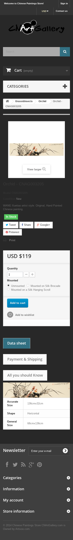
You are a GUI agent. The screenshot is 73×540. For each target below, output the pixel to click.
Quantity (12, 268)
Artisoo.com (22, 528)
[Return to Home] (7, 101)
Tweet (12, 224)
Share (27, 224)
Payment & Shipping (24, 359)
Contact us (62, 11)
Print (12, 240)
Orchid (42, 101)
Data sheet (16, 343)
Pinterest (13, 232)
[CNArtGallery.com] (36, 27)
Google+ (44, 224)
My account (13, 500)
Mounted (13, 280)
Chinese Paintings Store (26, 525)
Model (7, 192)
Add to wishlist (24, 314)
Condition (9, 198)
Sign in (64, 3)
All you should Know (25, 375)
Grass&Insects (24, 101)
